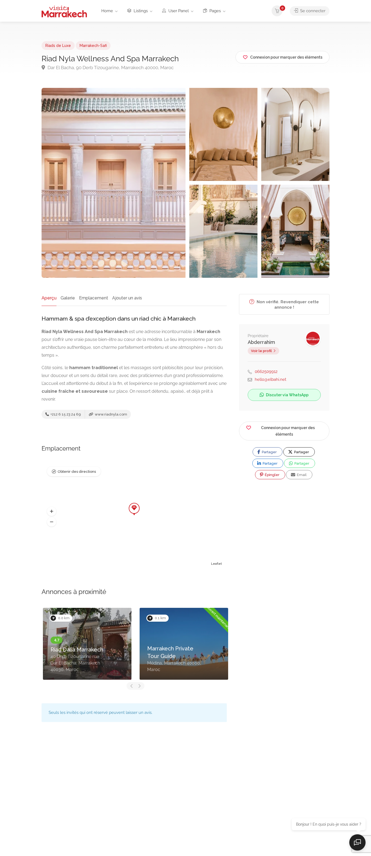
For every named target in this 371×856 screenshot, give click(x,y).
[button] (51, 511)
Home (107, 10)
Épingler (271, 475)
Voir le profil (261, 351)
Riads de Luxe (58, 45)
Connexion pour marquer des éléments (288, 431)
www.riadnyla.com (110, 414)
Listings (140, 10)
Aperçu (49, 298)
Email (301, 475)
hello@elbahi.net (270, 379)
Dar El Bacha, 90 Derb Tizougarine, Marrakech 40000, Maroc (110, 67)
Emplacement (93, 298)
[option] (87, 643)
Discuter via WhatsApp (287, 395)
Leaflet (216, 564)
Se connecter (312, 10)
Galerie (68, 298)
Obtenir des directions (77, 471)
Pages (214, 10)
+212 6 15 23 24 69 (65, 414)
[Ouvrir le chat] (357, 842)
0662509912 (266, 371)
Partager (269, 452)
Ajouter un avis (127, 298)
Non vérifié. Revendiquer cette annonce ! (287, 304)
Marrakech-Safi (93, 45)
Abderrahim (261, 342)
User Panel (178, 10)
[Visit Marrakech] (64, 11)
